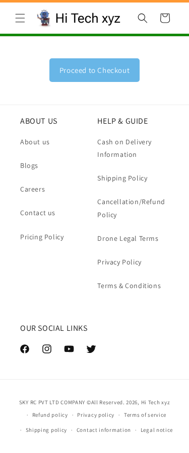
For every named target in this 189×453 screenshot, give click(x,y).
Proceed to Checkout (94, 70)
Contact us (37, 212)
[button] (20, 18)
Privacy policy (95, 414)
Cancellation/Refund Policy (131, 208)
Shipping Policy (122, 178)
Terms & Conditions (129, 285)
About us (35, 141)
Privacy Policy (119, 261)
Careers (32, 189)
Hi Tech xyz (155, 402)
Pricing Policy (42, 236)
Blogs (29, 165)
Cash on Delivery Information (124, 148)
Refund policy (50, 414)
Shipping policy (47, 429)
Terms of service (145, 414)
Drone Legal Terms (127, 238)
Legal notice (157, 429)
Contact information (104, 429)
